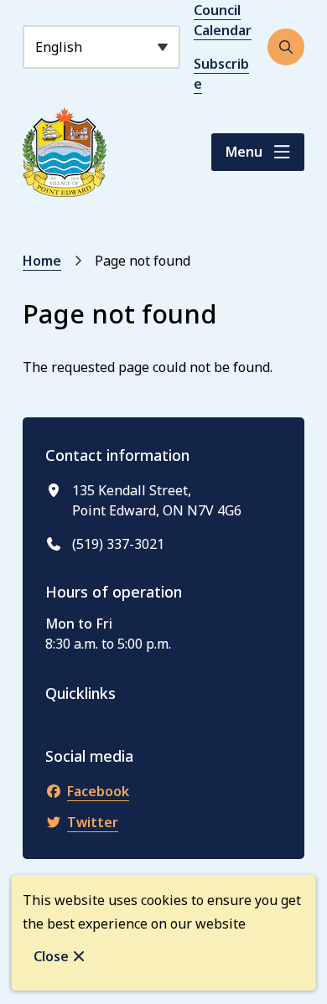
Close (51, 956)
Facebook (98, 791)
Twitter (92, 822)
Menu (244, 151)
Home (42, 260)
